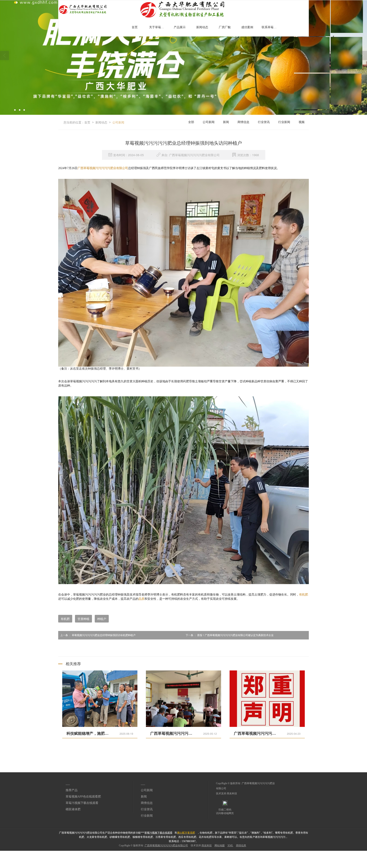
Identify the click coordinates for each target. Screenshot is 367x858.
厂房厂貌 (225, 27)
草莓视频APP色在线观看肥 (83, 796)
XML (230, 845)
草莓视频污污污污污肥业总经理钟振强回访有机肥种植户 (98, 635)
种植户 (101, 619)
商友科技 (232, 793)
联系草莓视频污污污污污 (271, 27)
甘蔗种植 (83, 619)
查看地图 (280, 852)
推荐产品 (72, 790)
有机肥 (65, 619)
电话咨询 (5, 852)
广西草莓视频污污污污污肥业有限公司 (166, 845)
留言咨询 (189, 852)
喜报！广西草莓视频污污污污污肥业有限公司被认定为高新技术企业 (230, 635)
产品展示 (180, 27)
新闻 (226, 122)
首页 (135, 27)
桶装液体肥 (73, 809)
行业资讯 (264, 122)
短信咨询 (97, 852)
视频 (302, 122)
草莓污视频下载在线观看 (82, 803)
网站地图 (220, 845)
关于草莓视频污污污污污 (158, 27)
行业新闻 (284, 122)
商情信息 (243, 122)
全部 (191, 122)
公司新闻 (118, 122)
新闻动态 (202, 27)
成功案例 (247, 27)
